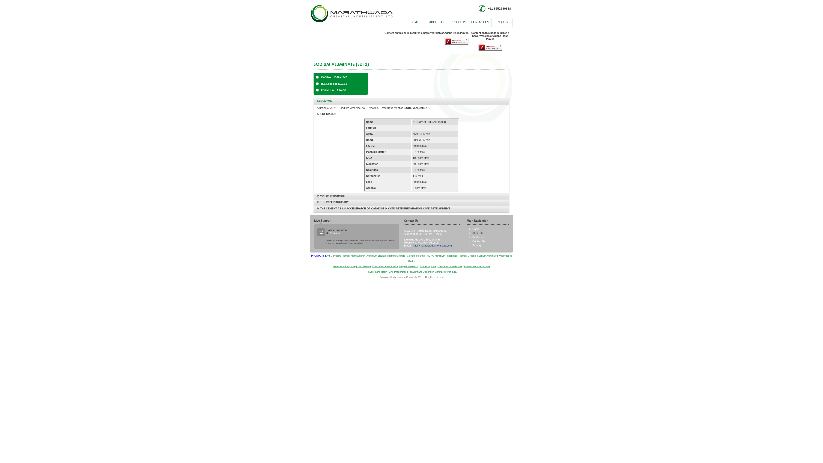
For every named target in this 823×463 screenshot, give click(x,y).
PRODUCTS (458, 22)
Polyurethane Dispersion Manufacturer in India (432, 272)
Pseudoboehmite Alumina (477, 266)
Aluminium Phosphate (344, 266)
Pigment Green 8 (467, 255)
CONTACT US (480, 22)
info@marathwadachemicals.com (432, 245)
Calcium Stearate (416, 255)
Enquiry (476, 245)
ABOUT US (436, 22)
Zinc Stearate (364, 266)
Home (475, 229)
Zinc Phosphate (428, 266)
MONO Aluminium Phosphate (442, 255)
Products (477, 237)
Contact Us (478, 241)
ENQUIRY (502, 22)
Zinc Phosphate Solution (385, 266)
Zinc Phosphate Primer (450, 266)
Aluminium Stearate (376, 255)
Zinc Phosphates (398, 272)
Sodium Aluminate (487, 255)
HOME (414, 22)
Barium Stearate (396, 255)
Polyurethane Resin (377, 272)
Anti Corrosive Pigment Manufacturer (345, 255)
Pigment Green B (409, 266)
